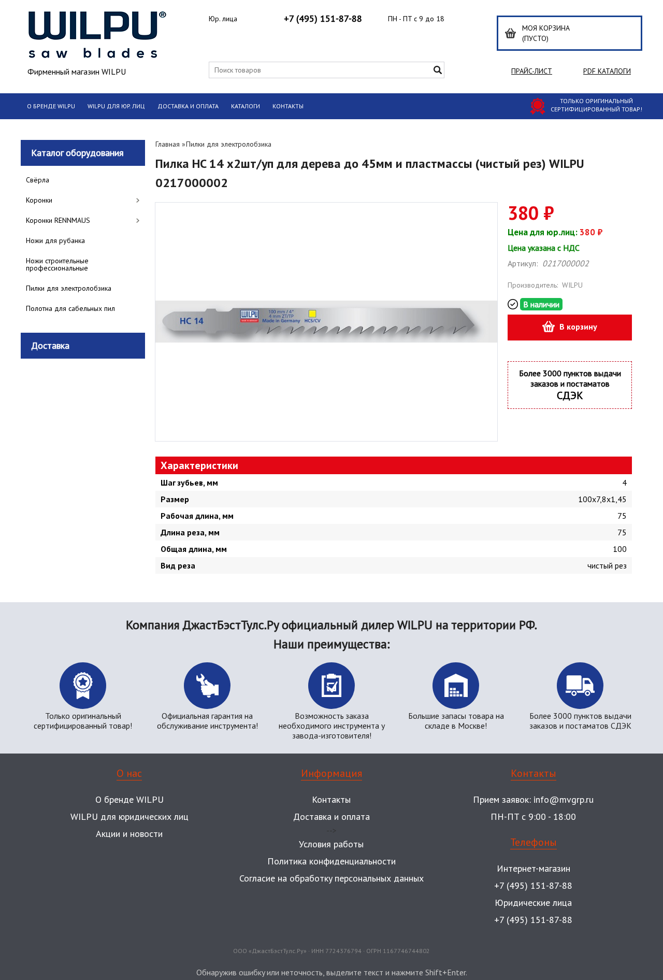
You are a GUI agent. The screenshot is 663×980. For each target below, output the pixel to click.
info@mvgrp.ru (564, 799)
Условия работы (331, 844)
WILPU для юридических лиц (129, 816)
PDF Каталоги (607, 71)
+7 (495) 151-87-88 (323, 18)
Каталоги (245, 106)
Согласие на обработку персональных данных (331, 878)
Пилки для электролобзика (228, 144)
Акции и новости (129, 834)
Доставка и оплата (188, 106)
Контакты (288, 106)
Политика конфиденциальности (331, 861)
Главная (167, 144)
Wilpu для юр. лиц (116, 106)
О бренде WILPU (51, 106)
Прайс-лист (531, 71)
